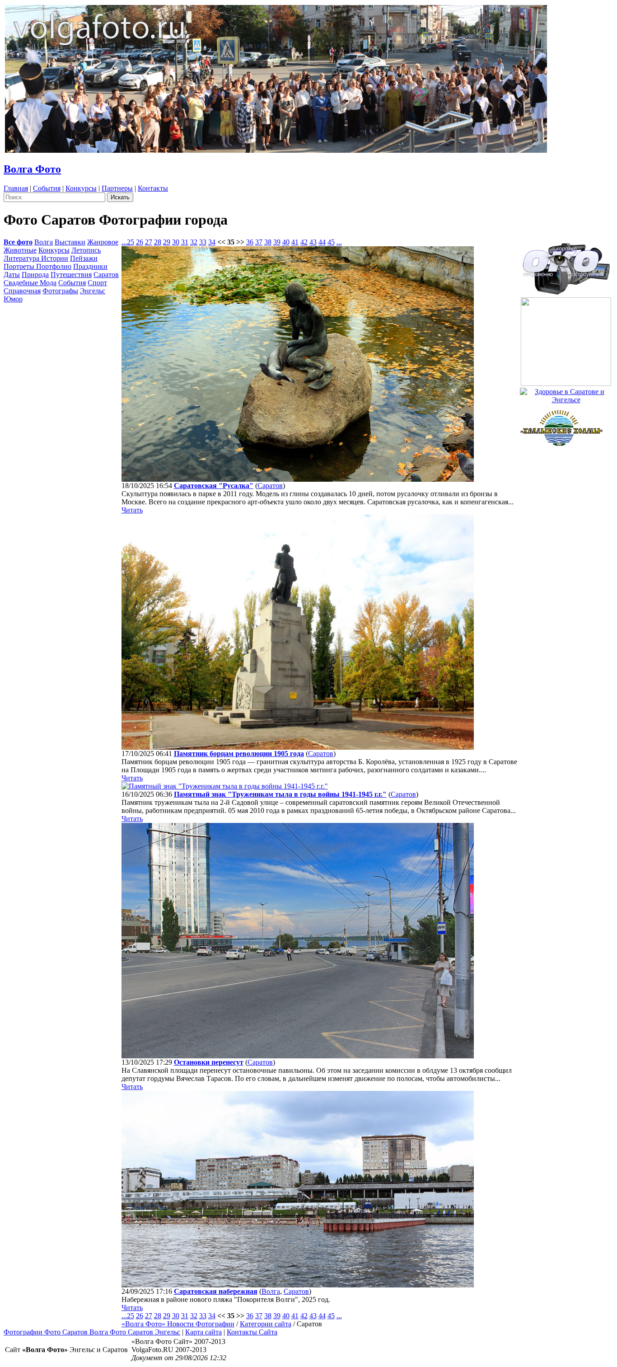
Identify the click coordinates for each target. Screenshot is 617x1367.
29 (166, 242)
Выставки (70, 242)
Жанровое (102, 242)
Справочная (22, 291)
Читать (132, 510)
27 (148, 242)
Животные (20, 250)
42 (304, 242)
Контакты (153, 188)
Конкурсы (81, 188)
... (124, 242)
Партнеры (117, 188)
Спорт (97, 283)
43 (313, 242)
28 (157, 242)
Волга (43, 242)
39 (276, 242)
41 (295, 242)
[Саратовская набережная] (298, 1285)
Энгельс (92, 291)
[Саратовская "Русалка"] (298, 479)
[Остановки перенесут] (298, 1056)
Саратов (106, 274)
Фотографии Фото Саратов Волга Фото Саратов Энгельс (92, 1332)
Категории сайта (265, 1324)
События (47, 188)
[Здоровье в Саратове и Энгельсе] (566, 393)
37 (258, 242)
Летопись (86, 250)
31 (184, 242)
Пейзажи (84, 258)
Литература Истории (36, 258)
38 (267, 242)
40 (286, 242)
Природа (35, 274)
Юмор (13, 299)
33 (202, 242)
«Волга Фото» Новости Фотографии (178, 1324)
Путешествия (71, 274)
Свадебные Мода (30, 283)
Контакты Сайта (252, 1332)
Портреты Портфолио (37, 266)
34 (211, 242)
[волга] (566, 266)
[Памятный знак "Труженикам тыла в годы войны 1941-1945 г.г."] (225, 786)
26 (139, 242)
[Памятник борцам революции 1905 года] (298, 747)
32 (193, 242)
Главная (16, 188)
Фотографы (60, 291)
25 (130, 242)
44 (322, 242)
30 (175, 242)
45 (331, 242)
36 (249, 242)
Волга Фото (32, 169)
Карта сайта (203, 1332)
